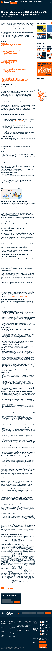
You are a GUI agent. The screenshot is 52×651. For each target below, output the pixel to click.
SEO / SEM (39, 91)
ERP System (2, 627)
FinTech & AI (34, 621)
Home (2, 9)
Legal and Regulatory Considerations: (10, 60)
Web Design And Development (43, 87)
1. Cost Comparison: (7, 52)
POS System (2, 636)
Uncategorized (40, 94)
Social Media (39, 100)
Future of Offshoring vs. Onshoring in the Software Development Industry (14, 80)
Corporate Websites (28, 621)
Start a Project (13, 3)
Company (40, 1)
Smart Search (11, 626)
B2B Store (2, 635)
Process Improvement (28, 633)
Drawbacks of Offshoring (8, 64)
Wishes (38, 81)
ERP (38, 80)
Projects (35, 1)
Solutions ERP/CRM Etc (41, 86)
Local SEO (18, 622)
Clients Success (40, 85)
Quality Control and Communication (9, 71)
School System (3, 631)
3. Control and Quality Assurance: (9, 54)
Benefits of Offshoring (7, 63)
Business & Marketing (41, 98)
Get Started (34, 643)
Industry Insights (40, 93)
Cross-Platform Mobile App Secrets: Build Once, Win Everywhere (16, 296)
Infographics (39, 99)
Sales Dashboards (11, 633)
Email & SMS (10, 632)
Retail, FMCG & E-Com (35, 631)
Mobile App (39, 88)
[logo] (5, 2)
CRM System (2, 628)
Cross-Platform (27, 629)
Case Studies (39, 97)
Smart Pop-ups (19, 630)
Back (3, 588)
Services (30, 1)
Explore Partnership (43, 644)
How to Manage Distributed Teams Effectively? (10, 78)
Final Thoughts (5, 81)
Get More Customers (23, 1)
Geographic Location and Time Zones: (10, 61)
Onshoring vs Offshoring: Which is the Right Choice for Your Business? (14, 69)
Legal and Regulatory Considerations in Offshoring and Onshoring (13, 77)
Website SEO (19, 621)
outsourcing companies (19, 120)
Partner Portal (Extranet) (4, 626)
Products (11, 1)
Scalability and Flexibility (8, 72)
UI (37, 90)
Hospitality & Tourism (35, 626)
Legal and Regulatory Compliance (9, 73)
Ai (37, 89)
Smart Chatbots (11, 621)
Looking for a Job (43, 647)
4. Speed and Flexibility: (7, 55)
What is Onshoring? (4, 46)
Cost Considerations (7, 70)
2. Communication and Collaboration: (10, 53)
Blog (4, 9)
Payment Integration (11, 629)
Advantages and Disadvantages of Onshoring (11, 50)
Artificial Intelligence (41, 96)
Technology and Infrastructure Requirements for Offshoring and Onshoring (15, 79)
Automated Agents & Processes (12, 623)
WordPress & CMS (27, 625)
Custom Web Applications (28, 622)
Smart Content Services (20, 626)
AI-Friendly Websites (20, 625)
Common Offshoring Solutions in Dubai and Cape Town (11, 44)
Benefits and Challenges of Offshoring (7, 45)
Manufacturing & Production (35, 629)
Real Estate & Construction (35, 623)
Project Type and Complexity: (8, 59)
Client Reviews (35, 641)
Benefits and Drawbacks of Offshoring (7, 62)
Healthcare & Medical (35, 634)
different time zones (22, 322)
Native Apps (26, 626)
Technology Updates (41, 92)
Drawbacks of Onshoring (8, 68)
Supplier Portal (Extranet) (4, 623)
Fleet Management (3, 632)
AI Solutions (16, 1)
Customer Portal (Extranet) (3, 622)
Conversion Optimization (20, 629)
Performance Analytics (12, 636)
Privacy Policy (18, 648)
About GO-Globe (35, 638)
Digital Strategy (27, 630)
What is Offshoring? (4, 43)
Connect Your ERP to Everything (12, 628)
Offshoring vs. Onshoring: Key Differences (8, 51)
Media (34, 642)
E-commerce (39, 95)
